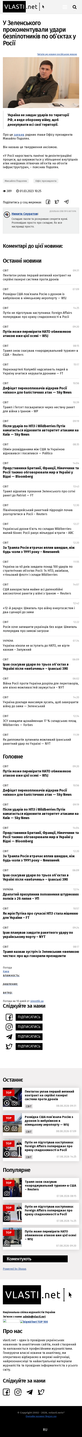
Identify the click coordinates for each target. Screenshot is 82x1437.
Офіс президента (45, 180)
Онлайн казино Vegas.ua (41, 1416)
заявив (19, 134)
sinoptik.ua (36, 1001)
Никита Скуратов (25, 214)
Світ (5, 270)
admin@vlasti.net (34, 1316)
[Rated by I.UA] (11, 1321)
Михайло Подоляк (16, 180)
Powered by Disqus (14, 1269)
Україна (8, 640)
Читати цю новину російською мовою (57, 54)
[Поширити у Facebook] (48, 202)
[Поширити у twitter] (57, 202)
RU (45, 1430)
